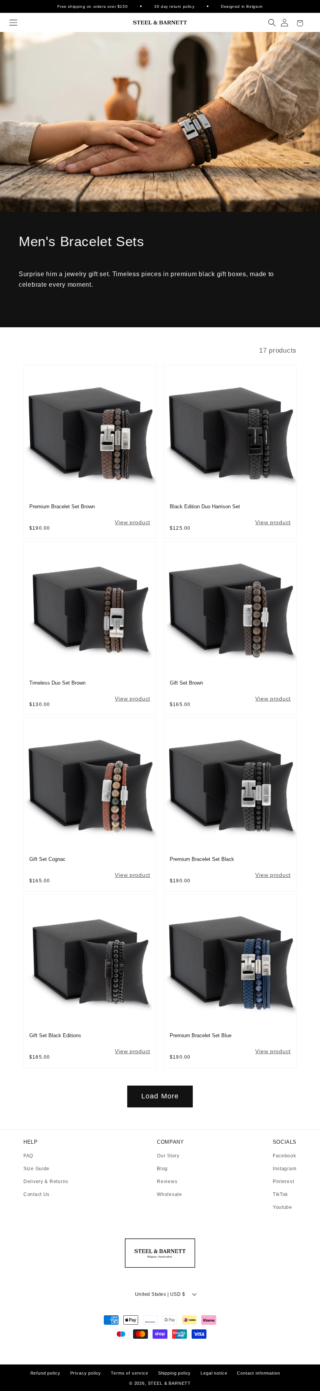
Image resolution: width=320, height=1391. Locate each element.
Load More (160, 1096)
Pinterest (283, 1181)
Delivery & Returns (45, 1181)
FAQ (28, 1156)
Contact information (258, 1373)
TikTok (280, 1194)
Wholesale (169, 1194)
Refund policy (45, 1373)
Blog (162, 1168)
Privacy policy (85, 1373)
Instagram (284, 1168)
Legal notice (214, 1373)
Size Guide (36, 1168)
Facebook (284, 1156)
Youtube (282, 1207)
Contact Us (36, 1194)
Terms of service (129, 1373)
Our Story (168, 1156)
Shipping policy (174, 1373)
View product (132, 522)
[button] (13, 23)
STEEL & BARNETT (169, 1383)
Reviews (167, 1181)
